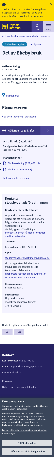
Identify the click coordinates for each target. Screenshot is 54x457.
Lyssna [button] (37, 44)
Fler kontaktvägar (11, 372)
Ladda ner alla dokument (16, 178)
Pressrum (7, 381)
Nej (19, 331)
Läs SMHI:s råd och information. (26, 16)
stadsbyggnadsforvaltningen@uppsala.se (27, 257)
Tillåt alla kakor (27, 443)
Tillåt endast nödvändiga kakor (27, 451)
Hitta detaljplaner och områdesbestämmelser (28, 36)
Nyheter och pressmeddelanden (19, 387)
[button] (51, 4)
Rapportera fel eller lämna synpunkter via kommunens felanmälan (25, 275)
